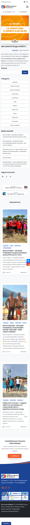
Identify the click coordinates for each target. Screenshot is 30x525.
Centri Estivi (15, 94)
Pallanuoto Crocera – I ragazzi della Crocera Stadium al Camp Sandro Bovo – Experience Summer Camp (15, 151)
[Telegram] (10, 176)
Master (15, 105)
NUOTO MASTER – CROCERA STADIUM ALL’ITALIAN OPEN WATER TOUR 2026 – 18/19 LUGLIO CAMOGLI (14, 143)
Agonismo (15, 82)
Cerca (4, 68)
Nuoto (15, 113)
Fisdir (15, 101)
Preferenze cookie (19, 507)
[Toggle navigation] (27, 6)
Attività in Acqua (15, 86)
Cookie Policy (9, 507)
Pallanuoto (15, 117)
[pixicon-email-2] (8, 488)
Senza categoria (15, 125)
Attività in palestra (15, 90)
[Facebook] (24, 2)
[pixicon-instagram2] (5, 488)
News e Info (15, 109)
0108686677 (24, 12)
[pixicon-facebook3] (2, 488)
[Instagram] (27, 2)
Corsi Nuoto (15, 98)
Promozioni (15, 121)
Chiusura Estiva (7, 157)
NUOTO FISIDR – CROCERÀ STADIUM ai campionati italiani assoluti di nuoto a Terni (15, 253)
